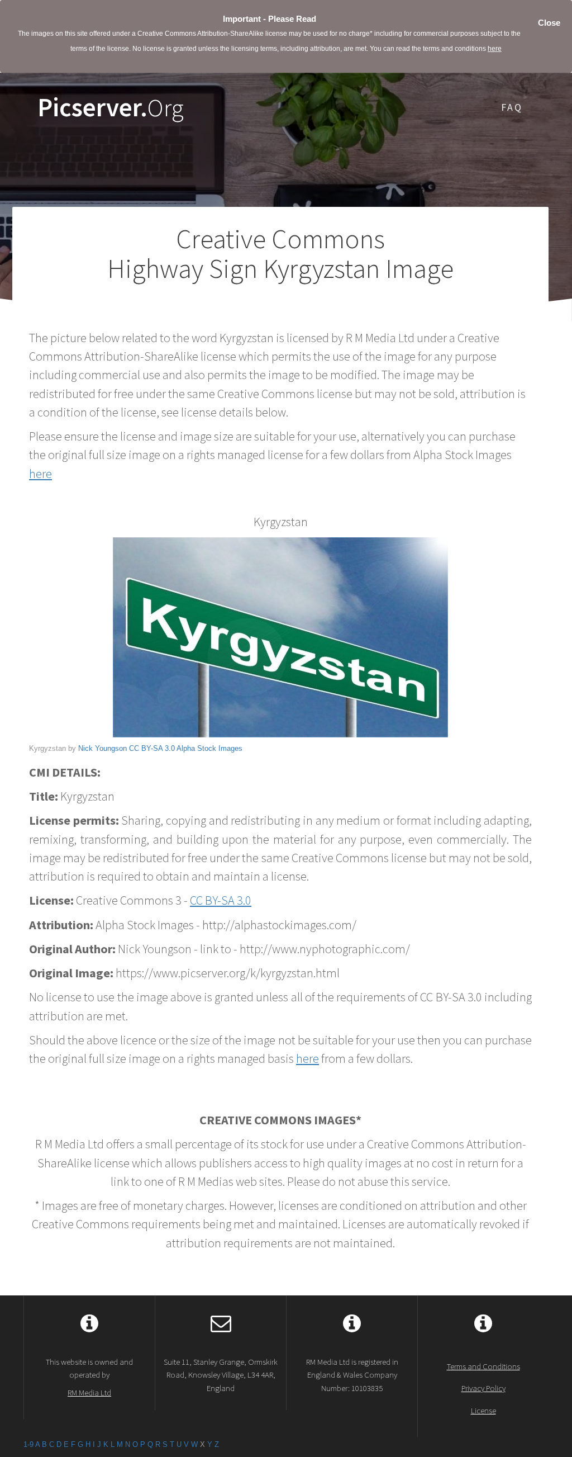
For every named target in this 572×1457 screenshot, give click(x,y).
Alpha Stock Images (209, 748)
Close (549, 22)
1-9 (28, 1444)
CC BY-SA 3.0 (152, 748)
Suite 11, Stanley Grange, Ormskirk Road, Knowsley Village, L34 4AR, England (221, 1374)
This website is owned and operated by (89, 1377)
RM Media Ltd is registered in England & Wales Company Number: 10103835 (352, 1374)
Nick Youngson (102, 748)
